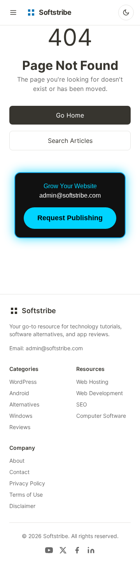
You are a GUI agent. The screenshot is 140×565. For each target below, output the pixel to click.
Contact (19, 472)
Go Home (70, 115)
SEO (81, 404)
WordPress (23, 381)
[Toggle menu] (13, 12)
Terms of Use (26, 494)
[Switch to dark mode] (126, 12)
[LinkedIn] (91, 550)
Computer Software (101, 415)
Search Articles (70, 140)
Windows (20, 415)
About (16, 460)
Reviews (19, 427)
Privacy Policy (27, 483)
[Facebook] (77, 550)
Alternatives (24, 404)
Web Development (99, 393)
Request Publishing (70, 218)
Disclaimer (22, 506)
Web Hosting (92, 381)
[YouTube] (49, 550)
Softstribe (39, 311)
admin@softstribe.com (54, 348)
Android (19, 393)
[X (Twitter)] (63, 550)
